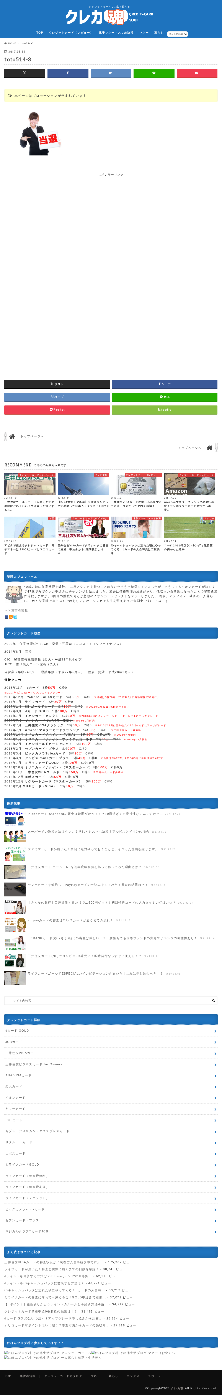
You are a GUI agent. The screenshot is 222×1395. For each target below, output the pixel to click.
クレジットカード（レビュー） (71, 32)
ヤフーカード (15, 1108)
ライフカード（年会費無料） (27, 1176)
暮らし (159, 32)
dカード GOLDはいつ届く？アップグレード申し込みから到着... (53, 1318)
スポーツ (154, 1376)
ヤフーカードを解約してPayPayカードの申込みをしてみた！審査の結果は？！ (97, 884)
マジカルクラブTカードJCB (26, 1231)
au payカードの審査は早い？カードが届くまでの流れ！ (79, 920)
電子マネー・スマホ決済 (116, 32)
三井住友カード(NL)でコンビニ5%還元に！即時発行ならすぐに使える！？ (93, 956)
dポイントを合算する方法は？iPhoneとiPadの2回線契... (48, 1276)
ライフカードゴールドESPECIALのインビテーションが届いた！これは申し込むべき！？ (104, 973)
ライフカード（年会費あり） (27, 1187)
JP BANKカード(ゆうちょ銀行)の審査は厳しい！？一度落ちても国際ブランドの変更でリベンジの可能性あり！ (121, 938)
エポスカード (15, 1153)
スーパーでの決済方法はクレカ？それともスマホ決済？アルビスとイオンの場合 (97, 831)
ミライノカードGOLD (22, 1164)
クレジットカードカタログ (63, 1376)
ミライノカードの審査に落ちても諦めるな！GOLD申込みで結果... (55, 1297)
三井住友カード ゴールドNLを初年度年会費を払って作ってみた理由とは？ (93, 867)
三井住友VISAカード (21, 1053)
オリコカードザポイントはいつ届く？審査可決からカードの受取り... (56, 1325)
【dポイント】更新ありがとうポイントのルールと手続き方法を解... (56, 1304)
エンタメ (133, 1376)
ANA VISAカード (18, 1075)
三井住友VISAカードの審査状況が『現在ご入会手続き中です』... (54, 1262)
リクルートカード (19, 1142)
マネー (144, 32)
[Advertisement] (111, 207)
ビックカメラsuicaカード (25, 1209)
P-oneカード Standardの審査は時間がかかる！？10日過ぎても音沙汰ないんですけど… (104, 813)
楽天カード (13, 1086)
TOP (39, 32)
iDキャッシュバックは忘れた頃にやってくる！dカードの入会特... (54, 1290)
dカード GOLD (17, 1030)
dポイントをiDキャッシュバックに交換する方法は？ (44, 1283)
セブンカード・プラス (22, 1220)
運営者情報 (19, 610)
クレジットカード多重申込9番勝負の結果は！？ (40, 1311)
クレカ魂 (177, 1388)
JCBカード (13, 1042)
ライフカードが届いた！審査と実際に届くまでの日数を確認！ (51, 1269)
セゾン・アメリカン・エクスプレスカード (37, 1131)
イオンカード (15, 1097)
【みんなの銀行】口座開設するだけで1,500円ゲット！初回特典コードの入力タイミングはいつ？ (110, 902)
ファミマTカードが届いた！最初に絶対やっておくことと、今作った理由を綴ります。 (102, 849)
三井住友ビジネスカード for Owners (33, 1064)
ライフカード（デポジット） (27, 1198)
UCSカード (14, 1120)
